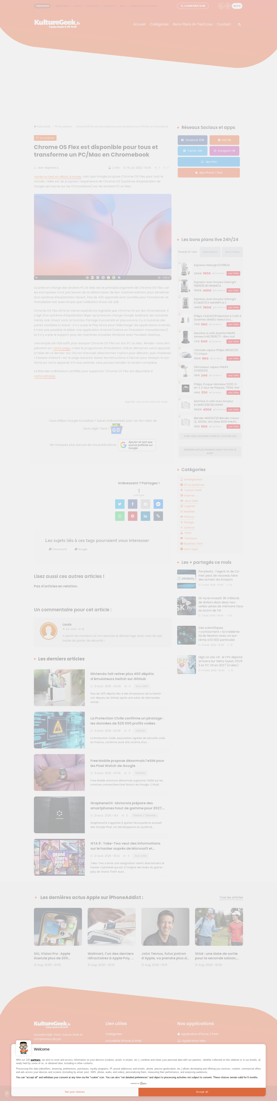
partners (35, 1059)
